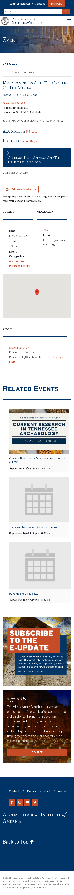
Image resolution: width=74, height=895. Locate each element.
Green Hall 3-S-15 (14, 103)
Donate (56, 3)
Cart (47, 791)
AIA (45, 230)
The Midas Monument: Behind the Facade (33, 527)
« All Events (10, 64)
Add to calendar (21, 189)
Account (63, 791)
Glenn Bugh (29, 141)
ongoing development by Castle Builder (27, 887)
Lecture (25, 265)
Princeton (32, 131)
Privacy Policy (44, 884)
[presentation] (39, 431)
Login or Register (19, 3)
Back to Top (16, 841)
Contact (40, 3)
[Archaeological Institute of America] (7, 17)
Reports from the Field (23, 593)
